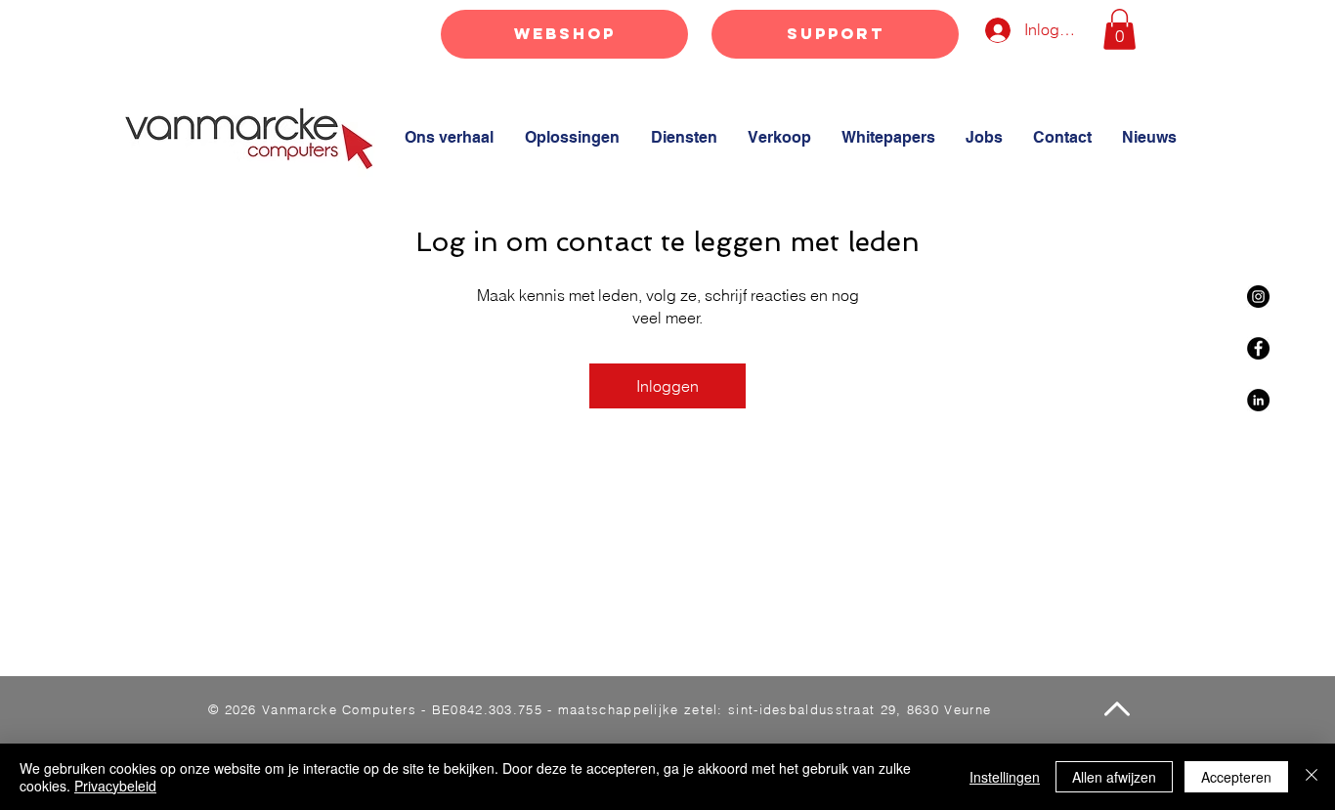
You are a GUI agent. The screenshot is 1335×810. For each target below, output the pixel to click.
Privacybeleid (115, 785)
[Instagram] (1258, 296)
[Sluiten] (1311, 776)
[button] (1119, 29)
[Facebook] (1258, 348)
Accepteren (1236, 777)
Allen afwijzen (1114, 777)
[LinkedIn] (1258, 400)
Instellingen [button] (1004, 777)
